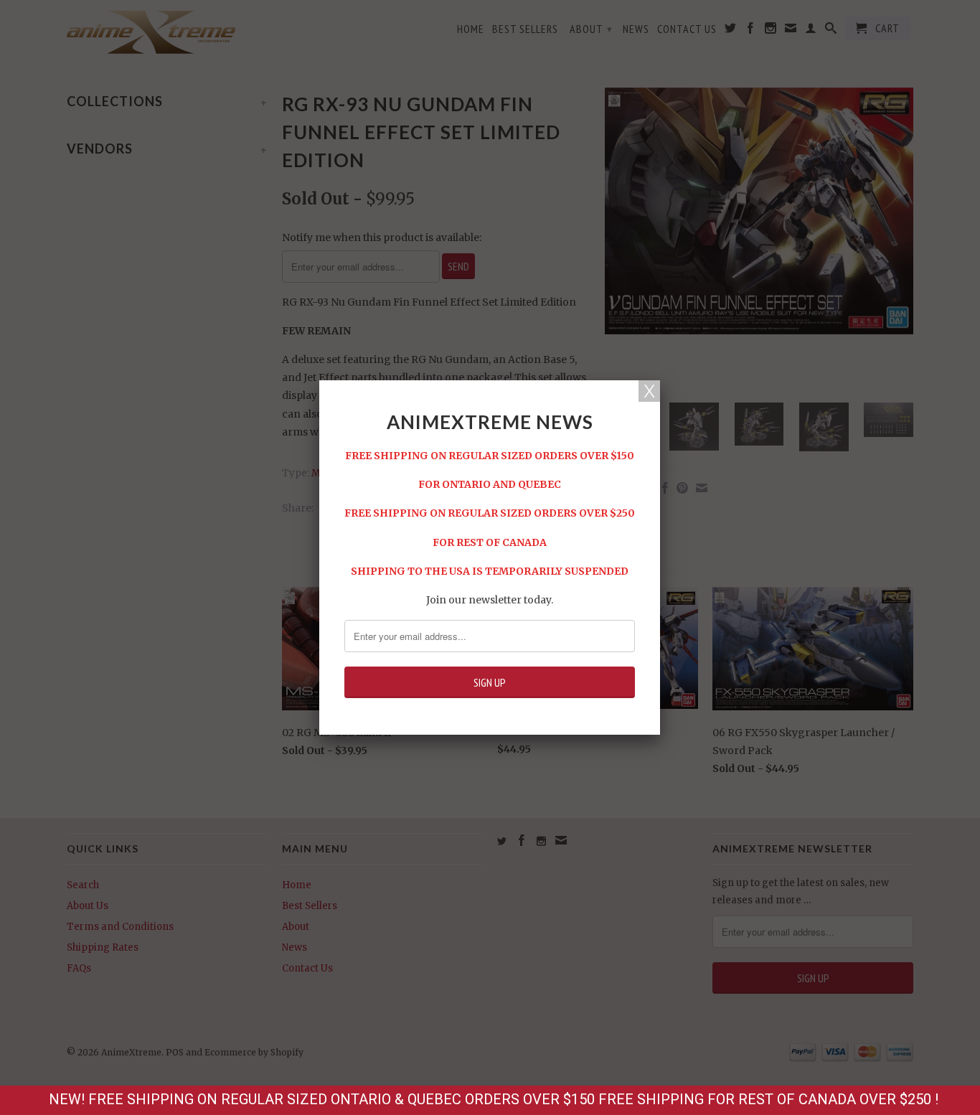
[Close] (649, 391)
